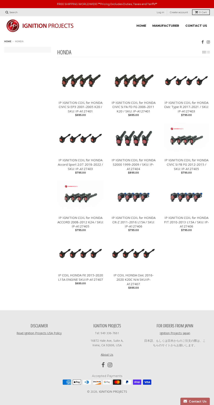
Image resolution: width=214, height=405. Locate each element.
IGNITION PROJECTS (113, 392)
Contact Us (197, 401)
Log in (160, 12)
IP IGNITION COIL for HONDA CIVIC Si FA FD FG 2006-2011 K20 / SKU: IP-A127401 (133, 106)
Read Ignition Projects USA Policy (39, 333)
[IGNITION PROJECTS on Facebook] (202, 42)
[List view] (208, 52)
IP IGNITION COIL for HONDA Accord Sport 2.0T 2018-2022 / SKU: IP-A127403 (80, 164)
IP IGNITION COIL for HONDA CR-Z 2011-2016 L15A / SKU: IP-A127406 (133, 222)
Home (7, 41)
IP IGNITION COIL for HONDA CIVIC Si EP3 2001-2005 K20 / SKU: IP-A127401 (80, 106)
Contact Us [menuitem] (196, 26)
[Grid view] (204, 52)
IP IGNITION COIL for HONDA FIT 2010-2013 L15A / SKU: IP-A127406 (186, 222)
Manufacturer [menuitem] (165, 26)
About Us (107, 355)
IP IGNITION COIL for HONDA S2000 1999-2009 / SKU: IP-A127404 (133, 164)
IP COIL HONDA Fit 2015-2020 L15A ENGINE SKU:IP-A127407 (80, 277)
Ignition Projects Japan (175, 333)
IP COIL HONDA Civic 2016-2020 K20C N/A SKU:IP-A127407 (133, 279)
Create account (179, 12)
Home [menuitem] (141, 26)
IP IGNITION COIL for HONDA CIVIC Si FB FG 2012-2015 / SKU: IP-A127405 (186, 164)
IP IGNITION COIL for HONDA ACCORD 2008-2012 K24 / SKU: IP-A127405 (80, 222)
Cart (203, 12)
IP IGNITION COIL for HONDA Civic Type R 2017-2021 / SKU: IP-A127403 (186, 106)
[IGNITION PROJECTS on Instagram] (208, 42)
